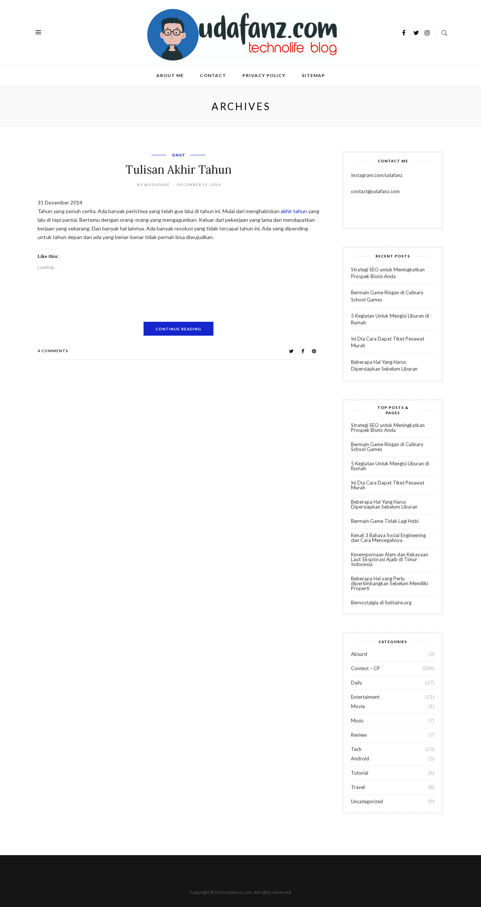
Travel (358, 787)
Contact (213, 75)
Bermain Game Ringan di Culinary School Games (387, 446)
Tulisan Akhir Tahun (178, 169)
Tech (356, 749)
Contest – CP (365, 668)
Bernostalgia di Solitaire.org (381, 603)
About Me (170, 75)
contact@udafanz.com (375, 191)
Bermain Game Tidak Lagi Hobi (385, 521)
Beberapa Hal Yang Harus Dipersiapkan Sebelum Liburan (384, 504)
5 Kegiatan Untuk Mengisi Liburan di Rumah (390, 465)
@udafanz (156, 184)
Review (359, 735)
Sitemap (313, 75)
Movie (358, 706)
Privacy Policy (264, 75)
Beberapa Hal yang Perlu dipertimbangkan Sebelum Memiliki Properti (389, 583)
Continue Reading (178, 329)
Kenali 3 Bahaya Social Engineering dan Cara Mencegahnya (388, 537)
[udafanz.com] (241, 33)
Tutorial (359, 773)
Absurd (359, 654)
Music (357, 721)
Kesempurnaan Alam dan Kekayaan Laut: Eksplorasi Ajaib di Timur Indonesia (389, 559)
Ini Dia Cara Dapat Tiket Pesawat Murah (387, 485)
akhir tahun (294, 211)
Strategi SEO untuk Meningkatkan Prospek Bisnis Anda (388, 427)
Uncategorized (367, 801)
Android (360, 759)
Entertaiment (365, 697)
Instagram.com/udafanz (376, 175)
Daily (178, 155)
